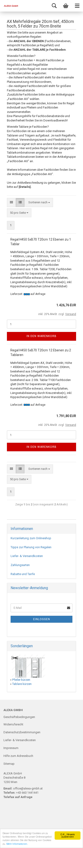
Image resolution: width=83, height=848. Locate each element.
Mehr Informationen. (17, 843)
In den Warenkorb (41, 336)
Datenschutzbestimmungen (21, 732)
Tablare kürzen (22, 684)
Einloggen (41, 619)
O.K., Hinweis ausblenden (67, 835)
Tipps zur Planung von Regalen (31, 547)
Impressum (10, 748)
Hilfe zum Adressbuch (18, 756)
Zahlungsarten (20, 565)
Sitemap (9, 763)
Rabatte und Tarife (23, 574)
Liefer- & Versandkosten (27, 556)
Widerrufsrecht (13, 724)
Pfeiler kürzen (21, 679)
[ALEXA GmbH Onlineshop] (9, 6)
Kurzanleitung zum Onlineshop (31, 538)
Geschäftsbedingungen (19, 717)
